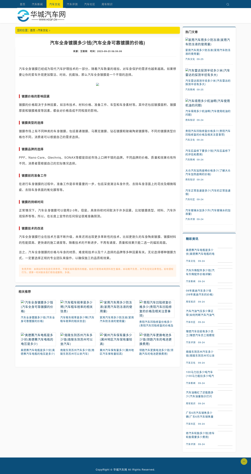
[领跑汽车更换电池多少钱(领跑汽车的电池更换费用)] (156, 339)
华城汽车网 (120, 469)
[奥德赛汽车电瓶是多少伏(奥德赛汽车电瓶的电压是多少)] (38, 339)
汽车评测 (72, 4)
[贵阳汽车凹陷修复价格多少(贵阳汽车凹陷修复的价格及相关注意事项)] (156, 309)
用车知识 (107, 4)
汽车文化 (54, 4)
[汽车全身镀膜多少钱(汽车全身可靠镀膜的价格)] (38, 307)
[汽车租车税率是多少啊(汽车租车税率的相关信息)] (77, 307)
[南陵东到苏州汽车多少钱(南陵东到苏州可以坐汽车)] (77, 339)
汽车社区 (89, 4)
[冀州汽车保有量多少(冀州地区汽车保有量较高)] (117, 339)
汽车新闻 (37, 4)
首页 (22, 4)
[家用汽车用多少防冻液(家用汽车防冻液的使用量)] (117, 307)
